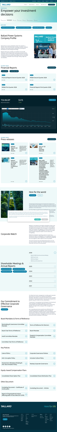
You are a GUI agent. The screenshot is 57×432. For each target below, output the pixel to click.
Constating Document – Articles (39, 388)
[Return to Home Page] (6, 4)
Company (51, 414)
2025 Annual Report (34, 259)
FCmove (22, 415)
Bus (26, 415)
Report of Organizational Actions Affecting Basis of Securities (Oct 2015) (13, 394)
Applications (27, 414)
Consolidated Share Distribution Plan (40, 376)
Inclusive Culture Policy (37, 358)
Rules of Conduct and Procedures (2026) (20, 271)
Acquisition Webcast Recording (37, 27)
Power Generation (27, 421)
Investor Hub (51, 417)
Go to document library (51, 67)
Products (22, 414)
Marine (27, 418)
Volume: (53, 108)
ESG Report (40, 195)
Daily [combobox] (21, 108)
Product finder (22, 420)
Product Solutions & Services (34, 416)
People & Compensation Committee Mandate (40, 336)
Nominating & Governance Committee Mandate (13, 325)
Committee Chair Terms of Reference (12, 342)
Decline (45, 219)
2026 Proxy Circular (34, 257)
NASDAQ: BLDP (52, 99)
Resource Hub (42, 417)
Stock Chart (48, 27)
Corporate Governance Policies (39, 353)
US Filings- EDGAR (4, 71)
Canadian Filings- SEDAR (14, 71)
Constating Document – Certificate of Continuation (13, 388)
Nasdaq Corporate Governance (39, 364)
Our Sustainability (32, 195)
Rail (26, 419)
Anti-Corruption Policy (8, 358)
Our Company (46, 416)
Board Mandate (34, 331)
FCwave (22, 417)
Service (51, 415)
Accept (38, 219)
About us (46, 414)
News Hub (41, 416)
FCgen (22, 418)
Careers (46, 420)
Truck (26, 417)
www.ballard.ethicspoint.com (45, 240)
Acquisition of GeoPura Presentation (7, 27)
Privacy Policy (41, 214)
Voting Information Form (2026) (6, 271)
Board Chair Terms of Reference (11, 331)
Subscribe (5, 419)
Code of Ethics (6, 353)
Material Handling (27, 423)
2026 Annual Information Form (36, 261)
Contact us (51, 420)
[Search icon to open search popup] (55, 1)
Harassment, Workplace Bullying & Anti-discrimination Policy (12, 363)
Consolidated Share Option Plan (11, 376)
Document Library (4, 309)
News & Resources (41, 414)
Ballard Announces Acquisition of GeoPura (23, 27)
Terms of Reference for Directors (39, 325)
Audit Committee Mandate (9, 336)
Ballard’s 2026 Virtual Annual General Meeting (39, 255)
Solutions (33, 414)
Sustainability (47, 419)
